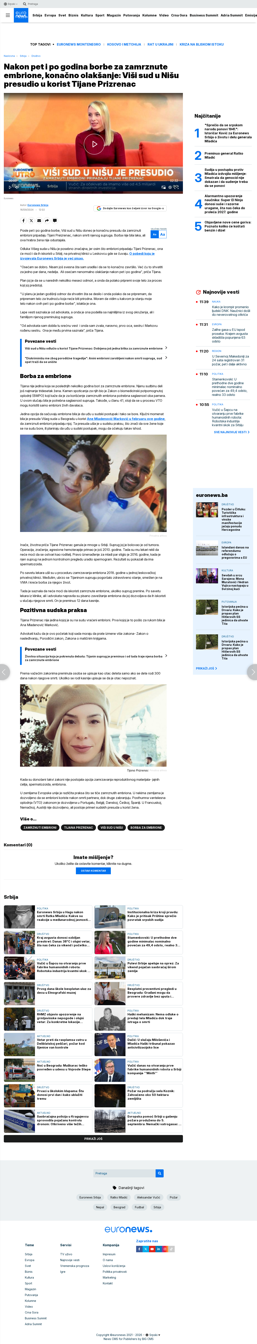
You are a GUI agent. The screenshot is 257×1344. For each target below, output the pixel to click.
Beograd (119, 1207)
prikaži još (93, 1138)
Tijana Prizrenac (78, 827)
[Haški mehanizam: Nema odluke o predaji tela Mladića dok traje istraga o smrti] (110, 1019)
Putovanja (131, 15)
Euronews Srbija (90, 1197)
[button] (94, 144)
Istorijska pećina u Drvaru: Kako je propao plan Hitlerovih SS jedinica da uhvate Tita (235, 615)
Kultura (87, 15)
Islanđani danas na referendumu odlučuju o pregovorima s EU (235, 552)
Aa (154, 234)
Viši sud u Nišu (112, 827)
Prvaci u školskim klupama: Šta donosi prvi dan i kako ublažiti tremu (60, 1094)
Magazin (114, 15)
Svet (62, 15)
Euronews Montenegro (79, 44)
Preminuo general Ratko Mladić (224, 155)
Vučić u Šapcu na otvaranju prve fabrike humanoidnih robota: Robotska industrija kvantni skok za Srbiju (64, 967)
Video (164, 15)
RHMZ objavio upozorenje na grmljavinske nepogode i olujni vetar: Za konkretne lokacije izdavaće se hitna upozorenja (60, 1018)
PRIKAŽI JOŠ (205, 668)
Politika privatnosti (115, 1271)
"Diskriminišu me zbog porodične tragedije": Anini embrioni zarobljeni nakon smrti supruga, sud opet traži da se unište (93, 360)
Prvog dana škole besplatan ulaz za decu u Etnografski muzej (64, 990)
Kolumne (149, 15)
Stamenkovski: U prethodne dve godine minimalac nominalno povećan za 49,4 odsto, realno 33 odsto (153, 941)
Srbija (37, 15)
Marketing (109, 1277)
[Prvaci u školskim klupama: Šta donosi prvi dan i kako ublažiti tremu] (19, 1095)
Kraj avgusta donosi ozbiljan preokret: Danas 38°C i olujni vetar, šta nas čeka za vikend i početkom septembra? (64, 941)
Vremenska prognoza (74, 1266)
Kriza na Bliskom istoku (202, 44)
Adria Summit (232, 15)
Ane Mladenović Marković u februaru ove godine (126, 419)
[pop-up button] (170, 187)
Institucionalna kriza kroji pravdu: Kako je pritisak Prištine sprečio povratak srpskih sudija (152, 916)
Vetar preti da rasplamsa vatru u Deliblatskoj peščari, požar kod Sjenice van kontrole (62, 1043)
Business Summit (204, 15)
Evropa (50, 15)
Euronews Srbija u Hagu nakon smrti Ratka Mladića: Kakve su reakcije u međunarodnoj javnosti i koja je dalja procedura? (63, 916)
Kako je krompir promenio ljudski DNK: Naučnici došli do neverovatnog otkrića (231, 311)
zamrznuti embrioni (39, 827)
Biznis (73, 15)
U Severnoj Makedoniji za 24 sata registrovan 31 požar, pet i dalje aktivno (230, 360)
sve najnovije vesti (230, 432)
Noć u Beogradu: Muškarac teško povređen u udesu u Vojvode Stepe (64, 1067)
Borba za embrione (146, 827)
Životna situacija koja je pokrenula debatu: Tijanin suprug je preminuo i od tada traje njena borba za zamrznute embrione (93, 658)
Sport (99, 15)
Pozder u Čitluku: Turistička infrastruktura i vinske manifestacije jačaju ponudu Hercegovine (234, 519)
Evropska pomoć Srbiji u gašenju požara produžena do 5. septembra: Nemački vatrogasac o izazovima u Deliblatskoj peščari (154, 1120)
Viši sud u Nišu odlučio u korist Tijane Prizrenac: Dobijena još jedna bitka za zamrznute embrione (94, 348)
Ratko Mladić (118, 1197)
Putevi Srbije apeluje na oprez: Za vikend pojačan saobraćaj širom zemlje (153, 967)
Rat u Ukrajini (160, 44)
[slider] (93, 180)
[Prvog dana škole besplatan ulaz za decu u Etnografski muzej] (19, 993)
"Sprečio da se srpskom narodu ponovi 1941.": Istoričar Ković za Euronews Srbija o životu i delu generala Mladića (228, 133)
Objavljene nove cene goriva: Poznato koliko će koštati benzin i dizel (228, 226)
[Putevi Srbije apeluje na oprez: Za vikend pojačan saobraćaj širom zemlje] (110, 968)
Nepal (100, 1207)
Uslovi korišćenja (114, 1266)
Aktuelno (43, 1036)
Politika (42, 908)
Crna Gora (179, 15)
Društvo (36, 55)
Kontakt (108, 1283)
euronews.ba (212, 495)
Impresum (109, 1254)
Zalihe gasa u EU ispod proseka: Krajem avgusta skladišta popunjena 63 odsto (230, 335)
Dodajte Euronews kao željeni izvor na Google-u (133, 208)
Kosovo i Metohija (124, 44)
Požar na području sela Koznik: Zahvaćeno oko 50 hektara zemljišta (150, 1094)
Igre (62, 1271)
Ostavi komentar (93, 870)
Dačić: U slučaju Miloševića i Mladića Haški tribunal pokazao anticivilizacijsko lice (151, 1043)
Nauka (216, 301)
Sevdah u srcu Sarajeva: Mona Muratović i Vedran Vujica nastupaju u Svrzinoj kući (235, 582)
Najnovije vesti (70, 1260)
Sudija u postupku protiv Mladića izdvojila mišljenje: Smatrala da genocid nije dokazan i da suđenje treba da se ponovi (226, 178)
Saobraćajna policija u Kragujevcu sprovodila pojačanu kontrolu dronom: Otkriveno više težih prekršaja (63, 1120)
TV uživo (66, 1254)
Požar (174, 1197)
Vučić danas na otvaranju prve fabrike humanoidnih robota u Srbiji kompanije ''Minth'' (154, 1069)
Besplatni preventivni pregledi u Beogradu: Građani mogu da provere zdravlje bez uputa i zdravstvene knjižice (151, 992)
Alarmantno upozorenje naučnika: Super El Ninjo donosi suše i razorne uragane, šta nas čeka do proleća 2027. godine (225, 204)
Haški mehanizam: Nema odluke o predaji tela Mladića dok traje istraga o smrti (152, 1018)
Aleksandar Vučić (148, 1197)
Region (216, 351)
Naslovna (9, 55)
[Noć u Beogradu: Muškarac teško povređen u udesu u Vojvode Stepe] (19, 1070)
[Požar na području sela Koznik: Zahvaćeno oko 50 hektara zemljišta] (110, 1095)
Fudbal (139, 1207)
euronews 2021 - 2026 (127, 1335)
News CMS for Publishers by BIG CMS (129, 1339)
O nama (108, 1260)
